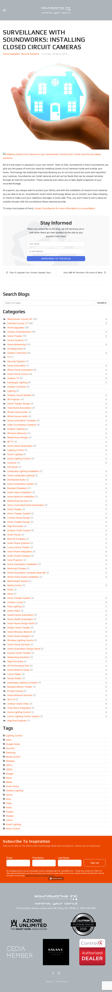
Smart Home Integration (19, 551)
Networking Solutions (18, 657)
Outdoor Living (14, 602)
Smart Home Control (18, 374)
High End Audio (15, 526)
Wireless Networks (17, 433)
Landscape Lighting (17, 382)
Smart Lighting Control (19, 458)
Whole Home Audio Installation (23, 576)
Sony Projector (15, 560)
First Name (38, 858)
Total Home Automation (19, 407)
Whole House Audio (17, 416)
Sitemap (49, 981)
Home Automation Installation (22, 564)
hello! (9, 739)
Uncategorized (14, 348)
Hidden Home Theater (18, 627)
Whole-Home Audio (17, 412)
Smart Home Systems (18, 543)
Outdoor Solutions (16, 386)
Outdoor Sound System (19, 395)
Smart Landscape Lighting (20, 475)
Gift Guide (12, 467)
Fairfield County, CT (17, 323)
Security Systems (30, 54)
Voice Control (13, 828)
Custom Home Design (18, 517)
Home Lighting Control (19, 712)
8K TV (10, 441)
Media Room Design (17, 437)
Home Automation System (20, 484)
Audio (10, 589)
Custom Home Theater (19, 653)
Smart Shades (14, 509)
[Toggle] (107, 319)
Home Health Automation (20, 619)
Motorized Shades (16, 568)
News (10, 593)
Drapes (9, 811)
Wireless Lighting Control (20, 640)
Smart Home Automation (20, 445)
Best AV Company (16, 538)
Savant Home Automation (20, 615)
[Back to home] (56, 10)
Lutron (9, 820)
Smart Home (12, 786)
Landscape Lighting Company (22, 682)
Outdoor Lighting (16, 429)
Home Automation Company (21, 420)
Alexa (9, 777)
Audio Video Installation (19, 492)
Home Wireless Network (19, 631)
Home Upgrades (11, 54)
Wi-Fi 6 (11, 699)
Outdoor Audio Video (18, 703)
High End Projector (17, 720)
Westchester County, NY (19, 319)
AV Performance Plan (18, 665)
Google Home (13, 744)
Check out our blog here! (87, 845)
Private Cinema (15, 691)
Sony (8, 799)
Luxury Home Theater (18, 547)
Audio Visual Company (18, 555)
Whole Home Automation (20, 369)
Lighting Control (15, 450)
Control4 (11, 462)
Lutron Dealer (14, 674)
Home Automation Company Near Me (26, 572)
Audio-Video (13, 610)
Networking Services (18, 500)
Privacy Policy (62, 981)
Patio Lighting (14, 606)
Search (102, 303)
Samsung (10, 752)
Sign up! (94, 863)
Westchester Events (17, 581)
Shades (10, 815)
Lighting (11, 391)
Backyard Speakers (17, 488)
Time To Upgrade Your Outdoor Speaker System (31, 272)
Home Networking (16, 344)
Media (9, 782)
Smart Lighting (14, 454)
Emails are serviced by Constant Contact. (40, 875)
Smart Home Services (18, 644)
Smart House (14, 534)
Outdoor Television (17, 353)
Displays (10, 761)
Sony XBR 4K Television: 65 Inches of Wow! (83, 272)
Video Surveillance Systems (21, 424)
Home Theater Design (18, 403)
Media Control (14, 585)
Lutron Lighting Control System (23, 716)
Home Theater (14, 336)
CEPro (9, 765)
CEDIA (9, 769)
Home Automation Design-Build (23, 648)
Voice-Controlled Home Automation (25, 505)
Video (9, 803)
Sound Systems (15, 340)
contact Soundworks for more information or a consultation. (65, 208)
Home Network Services (19, 695)
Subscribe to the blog (56, 258)
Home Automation (16, 365)
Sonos (9, 794)
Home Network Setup (18, 669)
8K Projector (13, 399)
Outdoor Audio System (19, 530)
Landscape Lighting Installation (23, 471)
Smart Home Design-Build (20, 623)
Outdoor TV (13, 378)
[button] (4, 10)
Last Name (63, 858)
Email (9, 858)
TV (8, 357)
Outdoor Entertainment (19, 331)
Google (9, 773)
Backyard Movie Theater (19, 686)
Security (10, 748)
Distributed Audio (16, 479)
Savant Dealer (14, 678)
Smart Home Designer (18, 636)
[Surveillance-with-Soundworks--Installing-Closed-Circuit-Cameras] (56, 104)
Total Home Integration (19, 708)
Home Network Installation (21, 496)
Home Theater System (18, 513)
